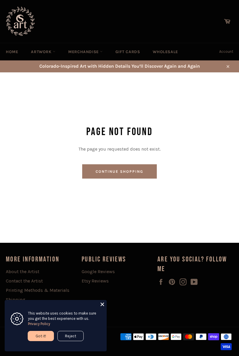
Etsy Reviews (95, 281)
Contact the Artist (24, 281)
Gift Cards (127, 51)
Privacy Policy (39, 324)
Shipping (15, 299)
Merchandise (84, 51)
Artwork (42, 51)
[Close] (102, 304)
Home (12, 51)
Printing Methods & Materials (37, 290)
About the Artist (22, 271)
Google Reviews (98, 271)
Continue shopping (119, 171)
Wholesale (165, 51)
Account (226, 51)
